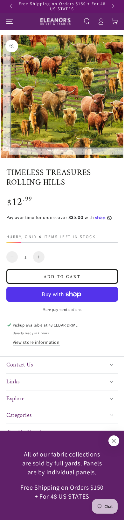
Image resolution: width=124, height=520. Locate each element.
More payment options (62, 309)
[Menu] (10, 21)
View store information (36, 342)
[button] (87, 21)
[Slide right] (112, 6)
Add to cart (62, 277)
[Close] (114, 441)
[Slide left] (11, 6)
